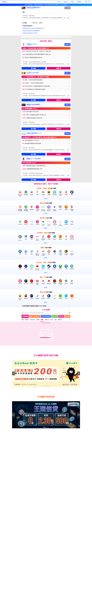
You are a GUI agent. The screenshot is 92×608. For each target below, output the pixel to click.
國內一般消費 (25, 319)
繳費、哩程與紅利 (35, 316)
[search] (89, 2)
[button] (46, 51)
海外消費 (32, 319)
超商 (52, 319)
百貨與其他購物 (46, 316)
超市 (55, 319)
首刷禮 (37, 319)
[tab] (25, 320)
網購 (42, 319)
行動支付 (47, 319)
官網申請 (67, 44)
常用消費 (25, 316)
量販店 (60, 319)
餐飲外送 (54, 316)
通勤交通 (61, 316)
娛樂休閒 (67, 316)
